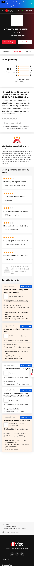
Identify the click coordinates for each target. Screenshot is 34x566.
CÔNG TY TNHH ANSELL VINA (15, 529)
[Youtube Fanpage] (22, 554)
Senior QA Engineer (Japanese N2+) (16, 330)
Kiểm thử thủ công (11, 345)
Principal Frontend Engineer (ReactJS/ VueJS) (15, 291)
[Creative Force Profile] (5, 400)
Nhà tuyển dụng (10, 526)
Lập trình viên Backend (13, 409)
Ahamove (12, 373)
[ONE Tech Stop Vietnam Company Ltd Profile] (5, 424)
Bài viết (28, 51)
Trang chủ (5, 524)
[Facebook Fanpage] (17, 554)
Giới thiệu (6, 51)
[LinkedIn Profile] (12, 554)
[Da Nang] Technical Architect (16, 420)
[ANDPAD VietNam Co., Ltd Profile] (5, 296)
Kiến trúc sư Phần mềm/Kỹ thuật (16, 433)
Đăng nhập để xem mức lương (17, 301)
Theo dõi (25, 42)
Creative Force (13, 400)
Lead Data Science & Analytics (16, 369)
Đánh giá (17, 51)
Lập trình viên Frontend (13, 305)
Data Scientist (10, 382)
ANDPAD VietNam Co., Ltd (17, 296)
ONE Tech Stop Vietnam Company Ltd (16, 425)
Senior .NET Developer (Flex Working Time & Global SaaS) (16, 394)
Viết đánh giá (9, 42)
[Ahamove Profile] (5, 373)
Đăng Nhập (28, 10)
